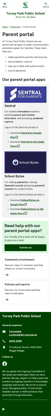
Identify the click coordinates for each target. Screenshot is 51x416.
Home (5, 27)
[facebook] (4, 365)
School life (15, 27)
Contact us (25, 247)
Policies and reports (17, 284)
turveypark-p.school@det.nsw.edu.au (23, 333)
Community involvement (19, 259)
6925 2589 (15, 341)
